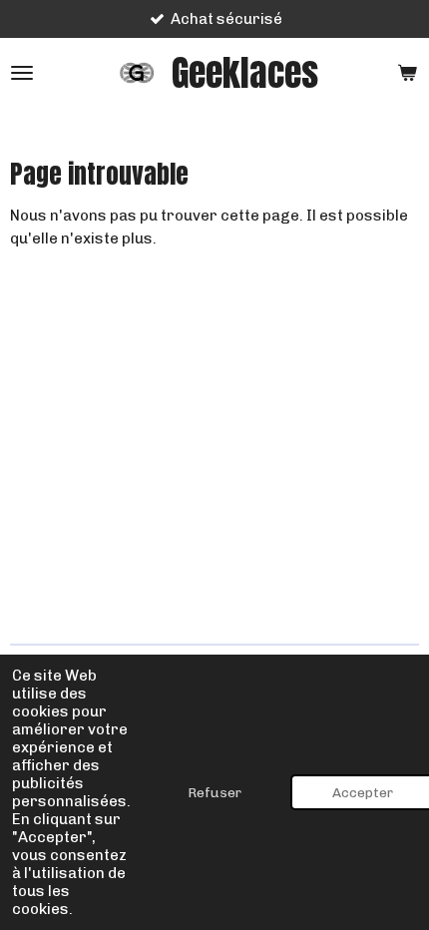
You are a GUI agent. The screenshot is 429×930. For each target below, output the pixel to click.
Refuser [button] (214, 792)
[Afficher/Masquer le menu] (22, 73)
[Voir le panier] (407, 73)
